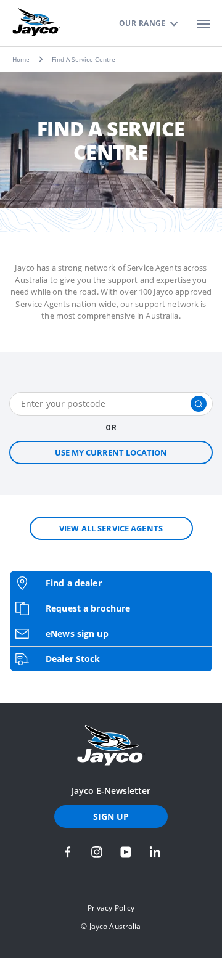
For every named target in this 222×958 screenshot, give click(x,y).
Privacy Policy (111, 908)
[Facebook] (67, 852)
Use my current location (111, 452)
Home (21, 59)
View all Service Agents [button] (111, 528)
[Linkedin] (154, 852)
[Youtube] (125, 852)
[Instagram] (96, 852)
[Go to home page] (111, 745)
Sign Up (111, 816)
